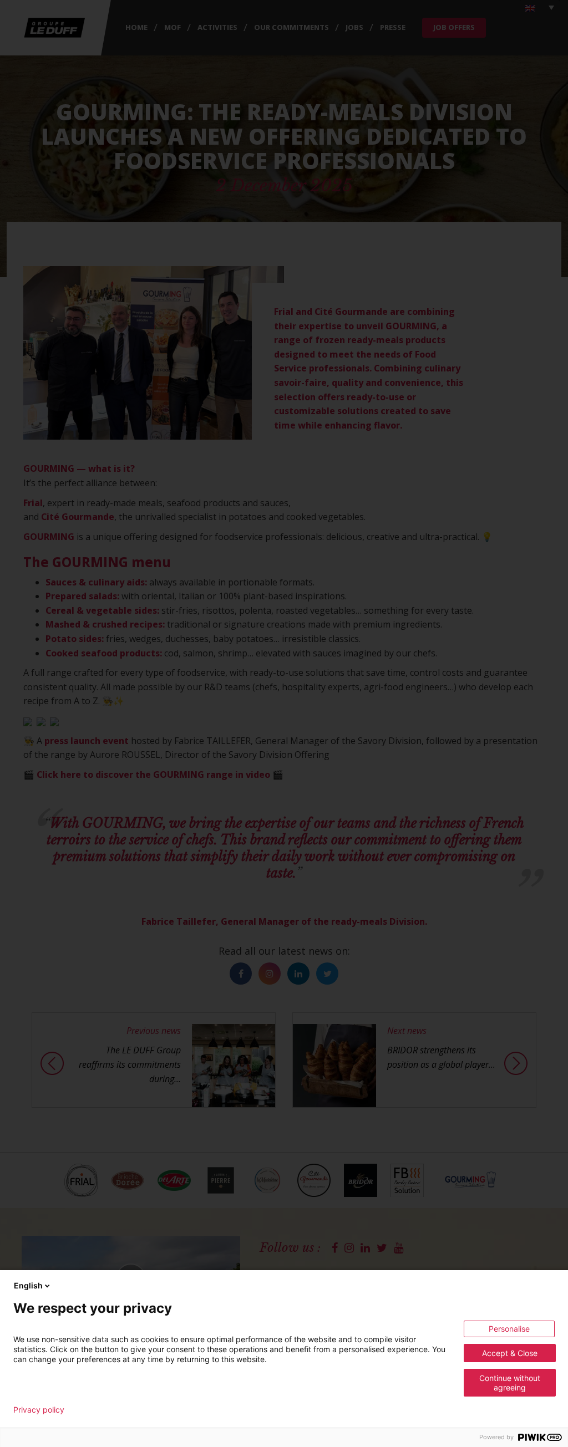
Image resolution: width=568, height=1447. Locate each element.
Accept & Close (509, 1353)
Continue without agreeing (509, 1382)
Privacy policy (38, 1409)
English (28, 1285)
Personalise (509, 1328)
